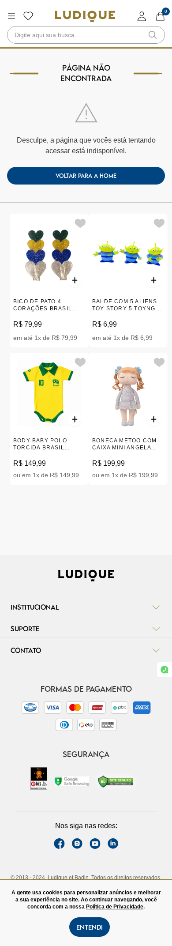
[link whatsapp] (164, 669)
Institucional (35, 607)
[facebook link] (59, 843)
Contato (26, 650)
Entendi (89, 927)
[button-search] (152, 35)
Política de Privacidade (114, 907)
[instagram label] (77, 843)
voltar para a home (86, 175)
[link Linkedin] (113, 843)
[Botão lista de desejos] (28, 16)
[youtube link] (95, 843)
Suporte (25, 629)
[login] (142, 16)
